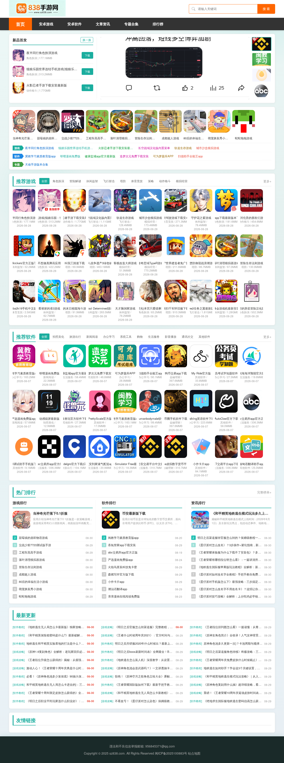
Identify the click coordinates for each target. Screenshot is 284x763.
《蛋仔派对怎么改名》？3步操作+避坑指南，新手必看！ (229, 545)
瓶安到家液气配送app (100, 464)
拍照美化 (58, 336)
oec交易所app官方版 (49, 464)
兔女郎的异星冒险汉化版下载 (251, 308)
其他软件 (204, 336)
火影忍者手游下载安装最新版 (46, 85)
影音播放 (170, 336)
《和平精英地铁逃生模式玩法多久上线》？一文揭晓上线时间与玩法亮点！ (241, 513)
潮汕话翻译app (117, 589)
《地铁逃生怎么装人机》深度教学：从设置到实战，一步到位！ (144, 660)
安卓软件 (74, 23)
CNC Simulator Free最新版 (125, 464)
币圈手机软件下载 (175, 419)
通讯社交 (187, 336)
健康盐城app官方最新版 (100, 156)
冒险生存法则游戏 (146, 138)
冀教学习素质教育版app (40, 156)
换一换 (87, 40)
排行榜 (158, 23)
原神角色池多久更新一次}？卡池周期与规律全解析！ (233, 643)
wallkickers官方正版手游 (24, 263)
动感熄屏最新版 (49, 419)
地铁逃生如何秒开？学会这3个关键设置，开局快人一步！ (233, 668)
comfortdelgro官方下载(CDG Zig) (75, 464)
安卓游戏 (46, 23)
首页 (20, 24)
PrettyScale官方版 (100, 419)
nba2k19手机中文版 (24, 308)
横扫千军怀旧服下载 (176, 308)
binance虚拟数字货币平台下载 (175, 464)
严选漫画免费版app (24, 419)
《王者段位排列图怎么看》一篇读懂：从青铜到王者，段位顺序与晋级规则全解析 (233, 627)
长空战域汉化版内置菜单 (154, 148)
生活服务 (154, 336)
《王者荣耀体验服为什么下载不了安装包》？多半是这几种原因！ (229, 552)
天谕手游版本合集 (36, 164)
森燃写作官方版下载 (121, 574)
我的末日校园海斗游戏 (74, 308)
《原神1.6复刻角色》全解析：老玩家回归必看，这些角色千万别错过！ (55, 651)
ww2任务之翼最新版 (201, 308)
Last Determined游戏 (100, 308)
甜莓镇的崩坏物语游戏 (48, 138)
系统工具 (126, 336)
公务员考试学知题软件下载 (226, 373)
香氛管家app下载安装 (122, 545)
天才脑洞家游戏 (125, 308)
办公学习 (109, 336)
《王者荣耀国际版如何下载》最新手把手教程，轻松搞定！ (144, 684)
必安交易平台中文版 (151, 464)
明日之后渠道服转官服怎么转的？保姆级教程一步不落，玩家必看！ (229, 537)
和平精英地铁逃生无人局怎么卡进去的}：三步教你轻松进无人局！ (55, 684)
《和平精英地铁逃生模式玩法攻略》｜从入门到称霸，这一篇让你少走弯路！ (233, 676)
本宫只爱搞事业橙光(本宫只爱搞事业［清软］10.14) (150, 308)
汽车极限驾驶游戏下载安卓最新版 (175, 218)
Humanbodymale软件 (150, 419)
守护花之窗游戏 (201, 218)
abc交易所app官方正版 (251, 419)
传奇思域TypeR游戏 (150, 263)
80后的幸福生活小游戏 (194, 138)
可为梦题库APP (163, 156)
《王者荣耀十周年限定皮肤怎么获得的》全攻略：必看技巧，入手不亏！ (55, 693)
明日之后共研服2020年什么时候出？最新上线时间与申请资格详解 (144, 643)
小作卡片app (201, 464)
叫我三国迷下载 (75, 263)
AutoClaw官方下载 (226, 419)
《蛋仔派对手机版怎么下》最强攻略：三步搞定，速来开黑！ (229, 581)
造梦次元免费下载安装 (134, 156)
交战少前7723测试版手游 (72, 138)
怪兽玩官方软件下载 (75, 419)
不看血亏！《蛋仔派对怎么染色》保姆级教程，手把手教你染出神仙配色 (144, 701)
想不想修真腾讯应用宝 (49, 263)
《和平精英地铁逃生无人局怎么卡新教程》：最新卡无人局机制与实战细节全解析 (144, 693)
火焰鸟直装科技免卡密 (122, 567)
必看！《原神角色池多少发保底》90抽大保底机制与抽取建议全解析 (55, 676)
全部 (44, 181)
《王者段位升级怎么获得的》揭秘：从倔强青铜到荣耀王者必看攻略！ (55, 660)
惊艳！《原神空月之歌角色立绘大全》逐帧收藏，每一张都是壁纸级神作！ (144, 676)
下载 (87, 55)
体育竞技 (137, 181)
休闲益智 (92, 181)
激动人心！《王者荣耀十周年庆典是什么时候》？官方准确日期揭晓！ (55, 668)
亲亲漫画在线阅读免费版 (124, 596)
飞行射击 (109, 181)
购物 (140, 336)
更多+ (267, 181)
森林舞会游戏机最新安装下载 (226, 308)
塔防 (123, 181)
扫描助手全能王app (190, 156)
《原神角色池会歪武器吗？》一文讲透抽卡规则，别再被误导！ (144, 668)
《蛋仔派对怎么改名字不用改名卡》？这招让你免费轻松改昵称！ (229, 589)
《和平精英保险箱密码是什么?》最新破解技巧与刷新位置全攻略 (55, 635)
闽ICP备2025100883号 (171, 753)
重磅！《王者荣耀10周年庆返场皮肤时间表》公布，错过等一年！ (233, 693)
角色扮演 (58, 181)
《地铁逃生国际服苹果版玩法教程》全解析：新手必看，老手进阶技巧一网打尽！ (229, 567)
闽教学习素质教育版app (125, 419)
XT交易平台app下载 (226, 464)
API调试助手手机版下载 (24, 464)
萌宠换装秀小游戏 (219, 138)
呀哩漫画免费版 (70, 156)
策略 (151, 181)
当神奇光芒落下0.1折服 (24, 138)
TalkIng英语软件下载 (201, 419)
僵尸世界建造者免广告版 (176, 263)
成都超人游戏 (170, 138)
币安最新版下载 (134, 513)
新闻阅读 (92, 336)
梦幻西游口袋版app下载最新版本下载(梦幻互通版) (226, 218)
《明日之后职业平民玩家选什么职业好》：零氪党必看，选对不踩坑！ (55, 701)
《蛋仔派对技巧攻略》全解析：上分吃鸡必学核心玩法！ (229, 596)
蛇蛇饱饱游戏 (243, 138)
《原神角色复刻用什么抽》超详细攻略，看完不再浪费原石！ (233, 684)
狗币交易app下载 (176, 373)
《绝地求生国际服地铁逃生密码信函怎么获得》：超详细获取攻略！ (233, 701)
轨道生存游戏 (183, 148)
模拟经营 (181, 181)
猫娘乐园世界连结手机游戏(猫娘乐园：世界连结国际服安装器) (52, 69)
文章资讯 (103, 23)
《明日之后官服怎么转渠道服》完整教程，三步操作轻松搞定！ (144, 627)
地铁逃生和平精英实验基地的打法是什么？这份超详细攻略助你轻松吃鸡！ (55, 643)
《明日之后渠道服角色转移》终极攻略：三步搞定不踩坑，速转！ (233, 651)
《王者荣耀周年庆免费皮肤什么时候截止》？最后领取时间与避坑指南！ (233, 660)
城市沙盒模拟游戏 (207, 148)
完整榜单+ (264, 492)
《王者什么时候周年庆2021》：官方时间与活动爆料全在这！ (144, 635)
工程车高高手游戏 (97, 138)
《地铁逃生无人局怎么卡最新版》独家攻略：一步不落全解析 (55, 627)
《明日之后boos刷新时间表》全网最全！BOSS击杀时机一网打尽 (144, 651)
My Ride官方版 (201, 373)
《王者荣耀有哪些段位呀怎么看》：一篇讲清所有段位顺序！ (229, 559)
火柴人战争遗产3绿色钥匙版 (100, 263)
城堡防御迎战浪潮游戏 (201, 263)
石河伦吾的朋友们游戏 (251, 218)
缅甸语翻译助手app (251, 464)
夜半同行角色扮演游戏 (41, 52)
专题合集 (131, 23)
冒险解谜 (75, 181)
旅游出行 (75, 336)
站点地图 (194, 753)
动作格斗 (165, 181)
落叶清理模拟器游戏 (121, 138)
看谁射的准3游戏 (49, 308)
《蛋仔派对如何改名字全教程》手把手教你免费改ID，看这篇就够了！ (229, 574)
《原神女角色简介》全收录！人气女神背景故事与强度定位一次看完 (233, 635)
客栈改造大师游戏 (125, 263)
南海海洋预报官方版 (252, 373)
